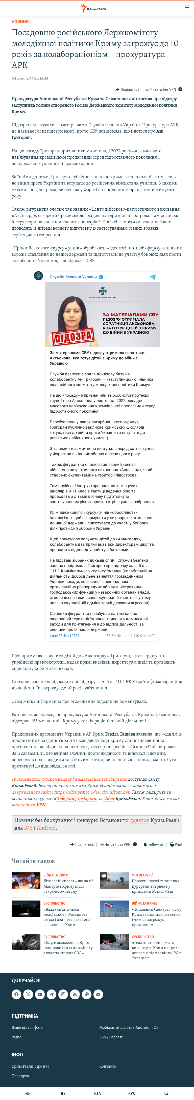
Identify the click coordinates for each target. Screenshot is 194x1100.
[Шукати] (166, 1093)
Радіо (16, 1037)
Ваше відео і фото (27, 1028)
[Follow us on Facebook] (16, 994)
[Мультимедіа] (62, 1093)
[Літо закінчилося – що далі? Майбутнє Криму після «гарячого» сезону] (26, 880)
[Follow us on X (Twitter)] (28, 994)
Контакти (108, 1067)
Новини (20, 22)
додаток (139, 820)
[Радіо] (27, 1093)
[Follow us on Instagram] (63, 994)
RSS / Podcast (111, 1037)
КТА (97, 1094)
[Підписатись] (98, 994)
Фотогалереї (142, 875)
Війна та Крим (55, 875)
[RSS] (75, 994)
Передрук (20, 1076)
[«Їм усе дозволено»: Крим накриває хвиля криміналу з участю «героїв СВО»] (26, 942)
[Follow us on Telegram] (51, 994)
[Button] (127, 89)
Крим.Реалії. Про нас (30, 1067)
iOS (28, 828)
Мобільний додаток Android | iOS (129, 1028)
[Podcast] (86, 994)
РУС (131, 1094)
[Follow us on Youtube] (40, 994)
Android (46, 828)
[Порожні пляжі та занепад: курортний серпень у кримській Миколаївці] (114, 880)
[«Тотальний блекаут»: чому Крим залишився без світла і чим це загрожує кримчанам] (114, 909)
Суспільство (54, 904)
